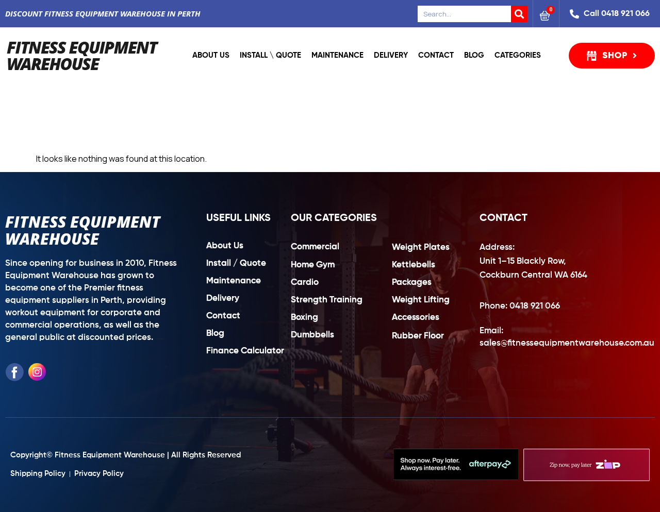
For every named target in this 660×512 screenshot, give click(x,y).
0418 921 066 (534, 306)
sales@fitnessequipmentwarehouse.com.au (567, 343)
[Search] (519, 14)
